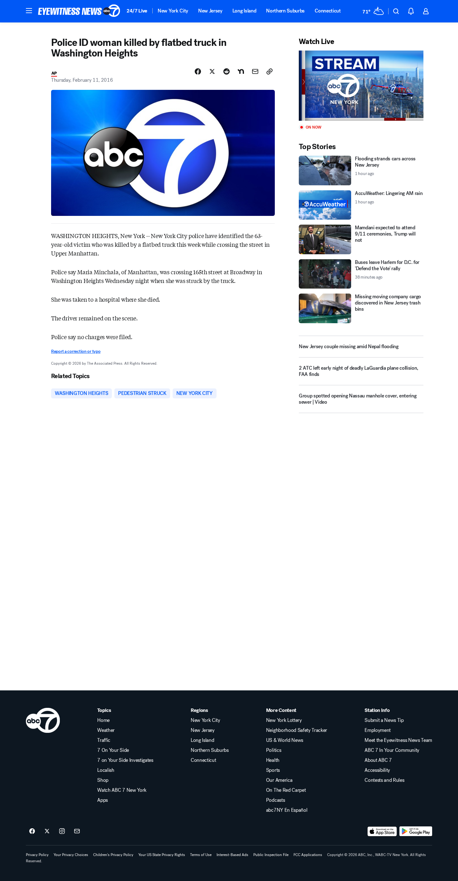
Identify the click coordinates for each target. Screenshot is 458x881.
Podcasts (275, 800)
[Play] (361, 86)
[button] (29, 10)
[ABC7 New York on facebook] (32, 831)
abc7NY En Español (287, 810)
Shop (102, 780)
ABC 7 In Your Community (392, 750)
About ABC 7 (378, 760)
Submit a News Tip (384, 720)
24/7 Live (136, 10)
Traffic (103, 740)
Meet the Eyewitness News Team (398, 740)
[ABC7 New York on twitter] (47, 831)
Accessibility (377, 770)
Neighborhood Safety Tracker (296, 730)
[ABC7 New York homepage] (79, 11)
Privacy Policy (37, 855)
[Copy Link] (269, 71)
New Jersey (210, 10)
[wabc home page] (43, 720)
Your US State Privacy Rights (161, 855)
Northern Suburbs (285, 10)
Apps (102, 800)
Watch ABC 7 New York (121, 790)
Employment (378, 730)
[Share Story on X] (212, 71)
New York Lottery (284, 720)
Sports (273, 770)
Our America (279, 780)
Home (103, 720)
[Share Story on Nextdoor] (241, 71)
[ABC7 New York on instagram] (62, 831)
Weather (106, 730)
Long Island (244, 10)
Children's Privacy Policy (113, 855)
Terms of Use (201, 855)
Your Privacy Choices (71, 855)
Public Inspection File (271, 855)
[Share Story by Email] (255, 71)
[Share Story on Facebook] (198, 71)
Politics (273, 750)
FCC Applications (307, 855)
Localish (105, 770)
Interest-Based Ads (232, 855)
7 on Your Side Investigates (125, 760)
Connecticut (328, 10)
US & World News (284, 740)
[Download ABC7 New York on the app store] (382, 831)
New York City (173, 10)
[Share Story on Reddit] (226, 71)
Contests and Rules (384, 780)
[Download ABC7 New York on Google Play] (415, 831)
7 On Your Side (113, 750)
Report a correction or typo (75, 351)
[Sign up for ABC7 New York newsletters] (77, 831)
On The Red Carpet (286, 790)
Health (272, 760)
